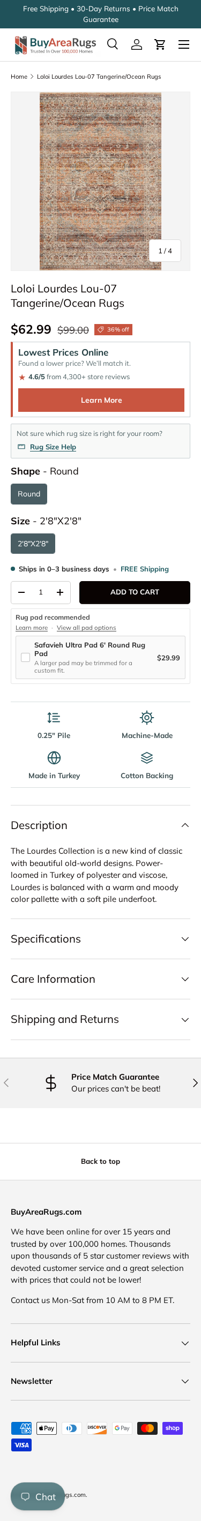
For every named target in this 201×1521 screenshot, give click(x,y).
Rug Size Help (53, 446)
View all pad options (86, 627)
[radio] (29, 494)
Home (19, 76)
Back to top (100, 1161)
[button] (160, 44)
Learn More (101, 400)
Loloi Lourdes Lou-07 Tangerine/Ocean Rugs (99, 76)
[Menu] (184, 44)
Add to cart (134, 592)
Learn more (32, 627)
